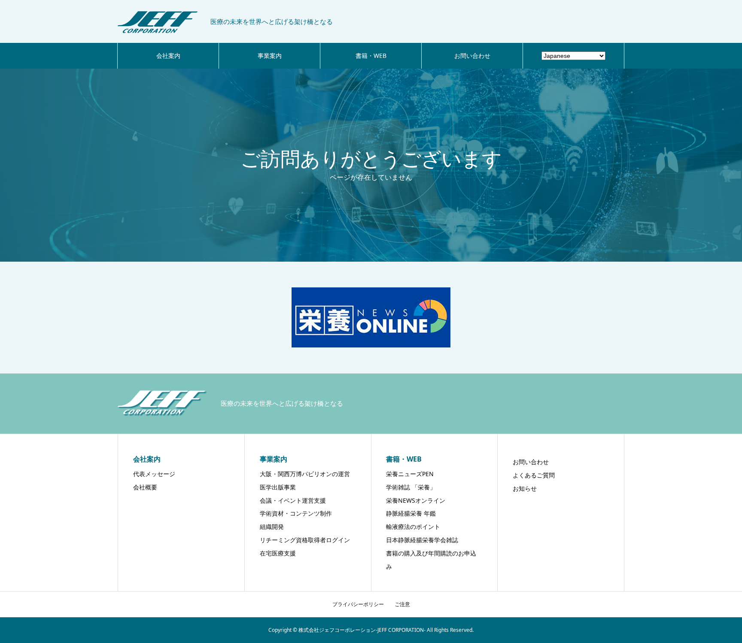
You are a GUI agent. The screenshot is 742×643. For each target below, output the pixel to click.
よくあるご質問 (534, 475)
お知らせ (525, 488)
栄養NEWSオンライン (415, 500)
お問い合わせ (472, 55)
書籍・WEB (371, 55)
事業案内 (270, 55)
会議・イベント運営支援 (293, 500)
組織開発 (272, 526)
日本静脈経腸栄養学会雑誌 (422, 540)
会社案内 (168, 55)
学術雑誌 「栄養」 (411, 487)
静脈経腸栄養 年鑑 (411, 513)
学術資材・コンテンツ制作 (296, 513)
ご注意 (402, 604)
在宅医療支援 (278, 553)
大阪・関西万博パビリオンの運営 (305, 474)
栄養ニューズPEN (410, 474)
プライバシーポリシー (358, 604)
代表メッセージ (154, 474)
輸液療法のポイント (413, 526)
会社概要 (145, 487)
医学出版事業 (278, 487)
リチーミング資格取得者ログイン (305, 540)
